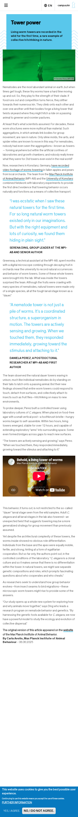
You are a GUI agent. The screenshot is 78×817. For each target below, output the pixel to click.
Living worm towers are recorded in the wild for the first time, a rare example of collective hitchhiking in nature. (37, 35)
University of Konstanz (59, 178)
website (68, 630)
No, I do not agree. (39, 810)
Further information (17, 802)
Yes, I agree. (11, 810)
